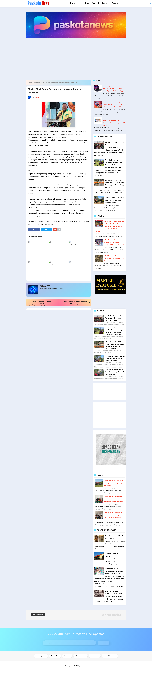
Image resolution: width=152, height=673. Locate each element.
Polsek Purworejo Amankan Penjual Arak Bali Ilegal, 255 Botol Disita (114, 258)
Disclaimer (94, 656)
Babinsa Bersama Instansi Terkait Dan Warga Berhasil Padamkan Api (114, 372)
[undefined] (38, 241)
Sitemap (67, 656)
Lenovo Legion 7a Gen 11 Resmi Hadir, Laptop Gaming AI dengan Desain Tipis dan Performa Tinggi (113, 88)
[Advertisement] (76, 55)
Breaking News (38, 615)
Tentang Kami (41, 656)
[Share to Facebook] (34, 229)
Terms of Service (110, 656)
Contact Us (55, 656)
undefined (31, 245)
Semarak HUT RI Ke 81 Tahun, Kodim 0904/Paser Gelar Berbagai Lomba (114, 200)
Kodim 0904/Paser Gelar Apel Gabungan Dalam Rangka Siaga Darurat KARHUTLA (113, 483)
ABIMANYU (45, 286)
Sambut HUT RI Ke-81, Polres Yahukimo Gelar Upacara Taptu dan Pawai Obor (114, 144)
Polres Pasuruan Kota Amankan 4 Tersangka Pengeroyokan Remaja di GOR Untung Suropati (114, 242)
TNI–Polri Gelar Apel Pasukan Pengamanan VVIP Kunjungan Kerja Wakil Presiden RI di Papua (42, 304)
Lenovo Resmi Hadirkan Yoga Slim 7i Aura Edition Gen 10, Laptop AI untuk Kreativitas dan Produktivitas (114, 104)
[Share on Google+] (55, 229)
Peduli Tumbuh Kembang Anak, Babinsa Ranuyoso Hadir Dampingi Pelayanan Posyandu (113, 499)
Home (30, 82)
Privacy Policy (80, 656)
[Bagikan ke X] (46, 229)
